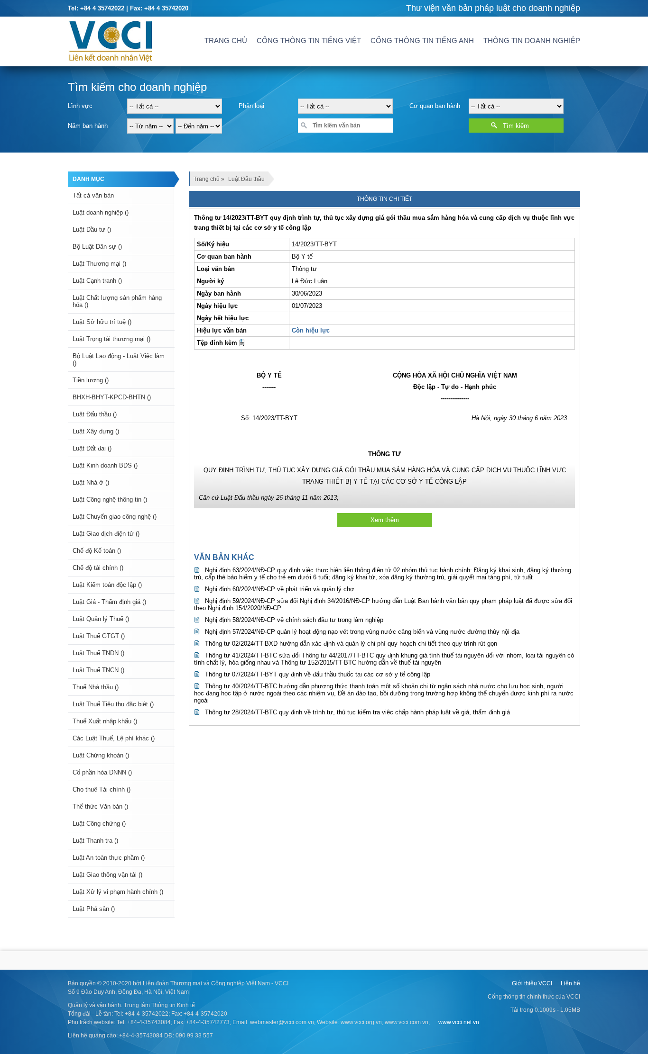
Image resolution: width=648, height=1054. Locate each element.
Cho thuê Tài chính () (101, 789)
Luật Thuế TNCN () (98, 670)
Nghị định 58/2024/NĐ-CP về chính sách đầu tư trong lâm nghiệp (294, 619)
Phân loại (251, 105)
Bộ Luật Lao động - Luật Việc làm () (119, 359)
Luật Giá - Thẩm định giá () (109, 601)
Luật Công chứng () (99, 823)
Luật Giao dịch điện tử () (106, 533)
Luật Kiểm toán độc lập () (107, 584)
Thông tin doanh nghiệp (531, 40)
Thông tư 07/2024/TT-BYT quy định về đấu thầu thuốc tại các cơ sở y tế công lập (317, 674)
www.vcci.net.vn (458, 1022)
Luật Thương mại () (99, 263)
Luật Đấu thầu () (95, 414)
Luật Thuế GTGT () (99, 636)
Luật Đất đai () (92, 448)
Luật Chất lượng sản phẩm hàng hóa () (117, 301)
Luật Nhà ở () (91, 482)
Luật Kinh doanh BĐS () (105, 465)
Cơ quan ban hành (434, 105)
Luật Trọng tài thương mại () (111, 338)
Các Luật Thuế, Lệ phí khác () (114, 738)
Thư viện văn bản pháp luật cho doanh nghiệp (493, 8)
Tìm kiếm (516, 125)
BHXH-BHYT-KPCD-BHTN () (112, 397)
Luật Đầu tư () (92, 229)
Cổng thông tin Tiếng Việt (309, 40)
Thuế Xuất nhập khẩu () (105, 721)
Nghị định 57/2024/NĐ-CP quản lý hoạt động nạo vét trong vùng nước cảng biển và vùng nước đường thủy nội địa (362, 631)
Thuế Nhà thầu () (96, 687)
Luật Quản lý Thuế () (101, 618)
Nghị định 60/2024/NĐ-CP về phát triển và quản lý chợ (279, 589)
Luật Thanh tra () (95, 840)
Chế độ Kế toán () (97, 550)
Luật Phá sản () (94, 908)
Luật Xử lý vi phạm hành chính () (118, 891)
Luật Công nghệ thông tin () (110, 499)
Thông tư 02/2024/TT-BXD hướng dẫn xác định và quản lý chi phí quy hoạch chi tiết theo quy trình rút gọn (351, 643)
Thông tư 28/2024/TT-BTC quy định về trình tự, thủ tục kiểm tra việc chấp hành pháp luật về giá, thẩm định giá (357, 712)
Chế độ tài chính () (98, 567)
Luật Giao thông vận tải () (107, 874)
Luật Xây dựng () (96, 431)
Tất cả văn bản (93, 195)
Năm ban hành (88, 125)
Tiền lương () (91, 380)
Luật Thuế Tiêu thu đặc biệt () (113, 704)
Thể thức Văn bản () (100, 806)
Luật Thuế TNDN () (98, 653)
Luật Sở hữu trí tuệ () (102, 321)
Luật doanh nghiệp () (101, 212)
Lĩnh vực (80, 105)
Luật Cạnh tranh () (97, 280)
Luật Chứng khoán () (101, 755)
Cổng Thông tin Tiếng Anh (422, 40)
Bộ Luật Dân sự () (97, 246)
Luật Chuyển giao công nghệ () (115, 516)
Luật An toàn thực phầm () (109, 857)
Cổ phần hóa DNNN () (102, 772)
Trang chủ (225, 40)
